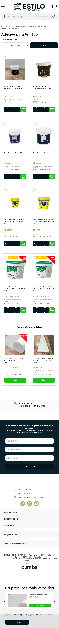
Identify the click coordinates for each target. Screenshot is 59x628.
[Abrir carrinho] (54, 6)
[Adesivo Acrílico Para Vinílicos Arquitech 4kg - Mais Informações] (15, 69)
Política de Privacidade (30, 616)
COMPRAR (40, 606)
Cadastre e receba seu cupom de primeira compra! (29, 426)
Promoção (13, 257)
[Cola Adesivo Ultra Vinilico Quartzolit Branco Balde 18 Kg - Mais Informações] (44, 203)
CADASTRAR (29, 466)
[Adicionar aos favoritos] (5, 57)
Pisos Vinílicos (20, 26)
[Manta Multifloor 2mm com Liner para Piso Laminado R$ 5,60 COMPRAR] (17, 607)
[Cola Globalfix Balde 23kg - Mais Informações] (15, 136)
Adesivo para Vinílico (9, 28)
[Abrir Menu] (3, 6)
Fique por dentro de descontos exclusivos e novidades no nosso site (29, 431)
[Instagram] (29, 505)
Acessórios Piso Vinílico (37, 26)
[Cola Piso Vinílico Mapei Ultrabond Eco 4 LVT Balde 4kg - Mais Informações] (44, 269)
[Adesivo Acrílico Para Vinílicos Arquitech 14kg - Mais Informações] (44, 69)
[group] (29, 404)
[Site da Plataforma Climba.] (29, 566)
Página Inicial (6, 26)
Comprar (23, 109)
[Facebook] (22, 505)
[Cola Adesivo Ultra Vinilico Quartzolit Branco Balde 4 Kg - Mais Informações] (15, 203)
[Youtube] (36, 505)
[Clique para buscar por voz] (4, 16)
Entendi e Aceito (17, 622)
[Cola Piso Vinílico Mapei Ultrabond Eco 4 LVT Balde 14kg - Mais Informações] (15, 269)
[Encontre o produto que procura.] (53, 17)
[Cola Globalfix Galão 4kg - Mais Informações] (44, 136)
